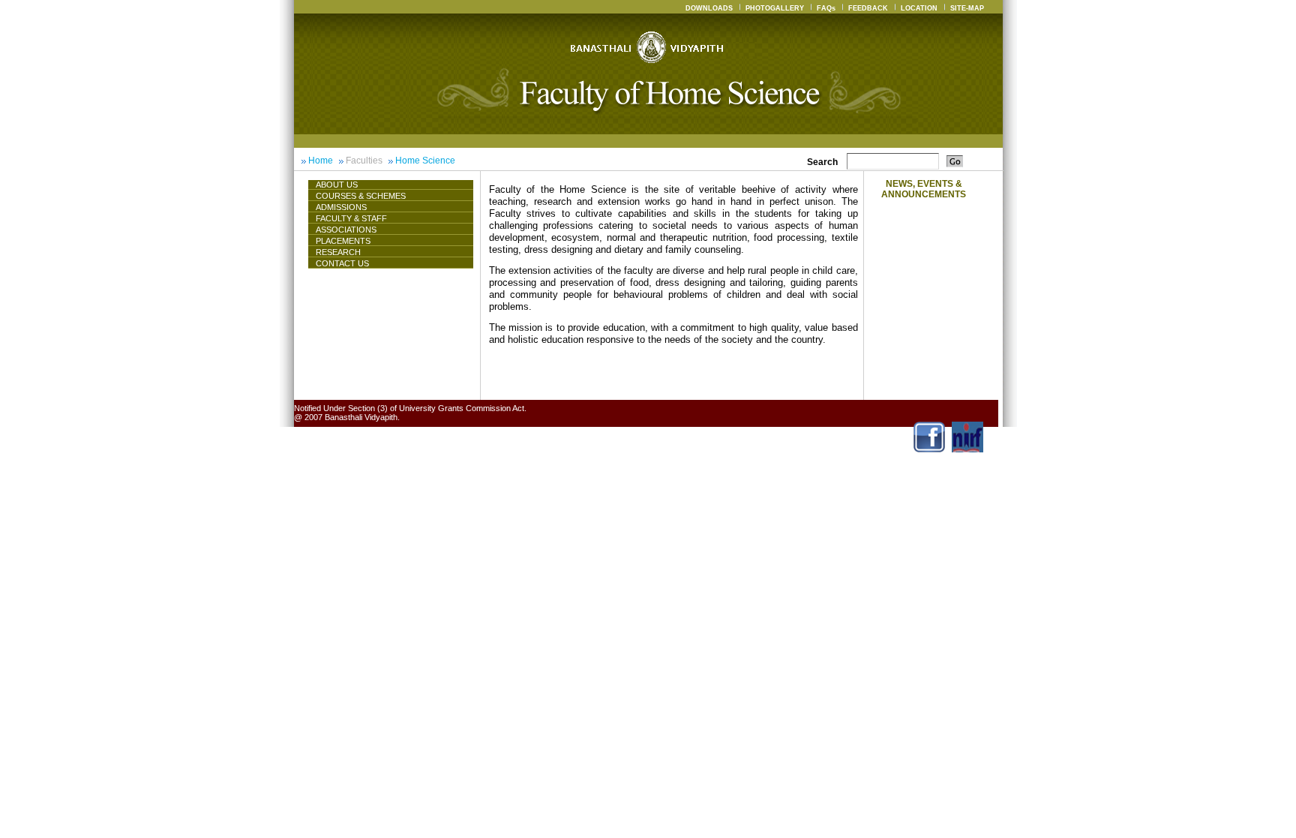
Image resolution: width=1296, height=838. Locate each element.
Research (338, 252)
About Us (337, 184)
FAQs (826, 8)
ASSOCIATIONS (346, 229)
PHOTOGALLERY (775, 8)
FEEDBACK (868, 8)
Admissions (341, 207)
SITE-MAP (967, 8)
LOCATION (919, 8)
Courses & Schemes (361, 195)
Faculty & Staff (351, 218)
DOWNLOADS (709, 8)
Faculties (364, 160)
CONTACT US (342, 263)
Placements (343, 240)
